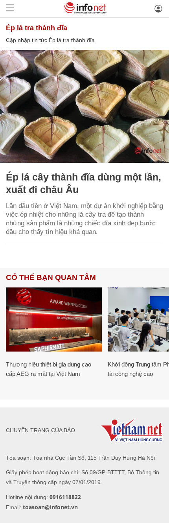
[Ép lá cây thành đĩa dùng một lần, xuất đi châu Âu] (84, 106)
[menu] (10, 8)
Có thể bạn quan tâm (51, 277)
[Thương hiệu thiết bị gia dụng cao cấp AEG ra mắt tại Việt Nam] (54, 319)
